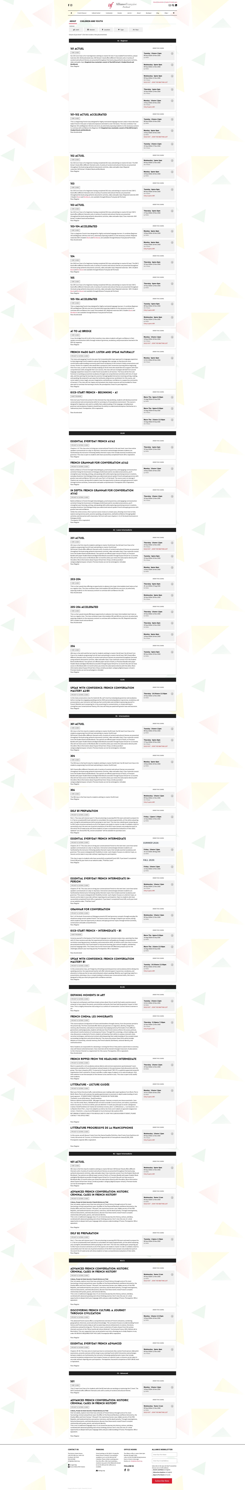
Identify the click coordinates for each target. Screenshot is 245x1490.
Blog (157, 13)
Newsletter (161, 2)
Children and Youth (91, 21)
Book (78, 197)
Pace (136, 30)
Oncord (89, 1488)
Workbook (86, 197)
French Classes (82, 13)
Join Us (129, 13)
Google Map (73, 1465)
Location (107, 30)
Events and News (158, 1470)
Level (77, 30)
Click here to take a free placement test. (94, 35)
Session (92, 30)
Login (175, 2)
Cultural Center (96, 13)
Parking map (101, 1470)
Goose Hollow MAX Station (77, 1467)
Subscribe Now (162, 1480)
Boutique (148, 13)
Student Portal (169, 2)
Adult (73, 21)
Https (166, 13)
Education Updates (159, 1472)
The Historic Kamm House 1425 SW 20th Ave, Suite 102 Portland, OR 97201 (76, 1455)
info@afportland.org (74, 1461)
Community (109, 13)
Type (122, 30)
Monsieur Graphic (77, 1488)
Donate (120, 13)
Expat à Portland (158, 1475)
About (155, 2)
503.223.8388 (71, 1459)
